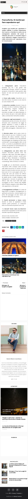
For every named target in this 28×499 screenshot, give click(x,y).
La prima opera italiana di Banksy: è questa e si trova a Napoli (17, 465)
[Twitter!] (12, 380)
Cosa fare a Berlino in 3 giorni (10, 255)
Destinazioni (8, 220)
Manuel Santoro (18, 496)
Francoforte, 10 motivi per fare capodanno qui (10, 275)
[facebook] (8, 489)
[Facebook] (14, 380)
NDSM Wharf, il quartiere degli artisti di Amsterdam (18, 479)
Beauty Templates (17, 493)
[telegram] (17, 227)
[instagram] (13, 489)
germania (13, 220)
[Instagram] (16, 380)
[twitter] (26, 2)
